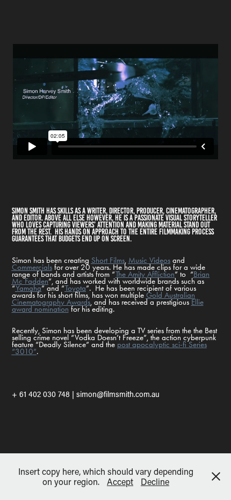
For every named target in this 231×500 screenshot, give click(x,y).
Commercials (32, 267)
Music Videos (149, 260)
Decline (155, 481)
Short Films (108, 260)
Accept (120, 481)
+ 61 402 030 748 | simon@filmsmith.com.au (86, 394)
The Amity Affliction (145, 274)
